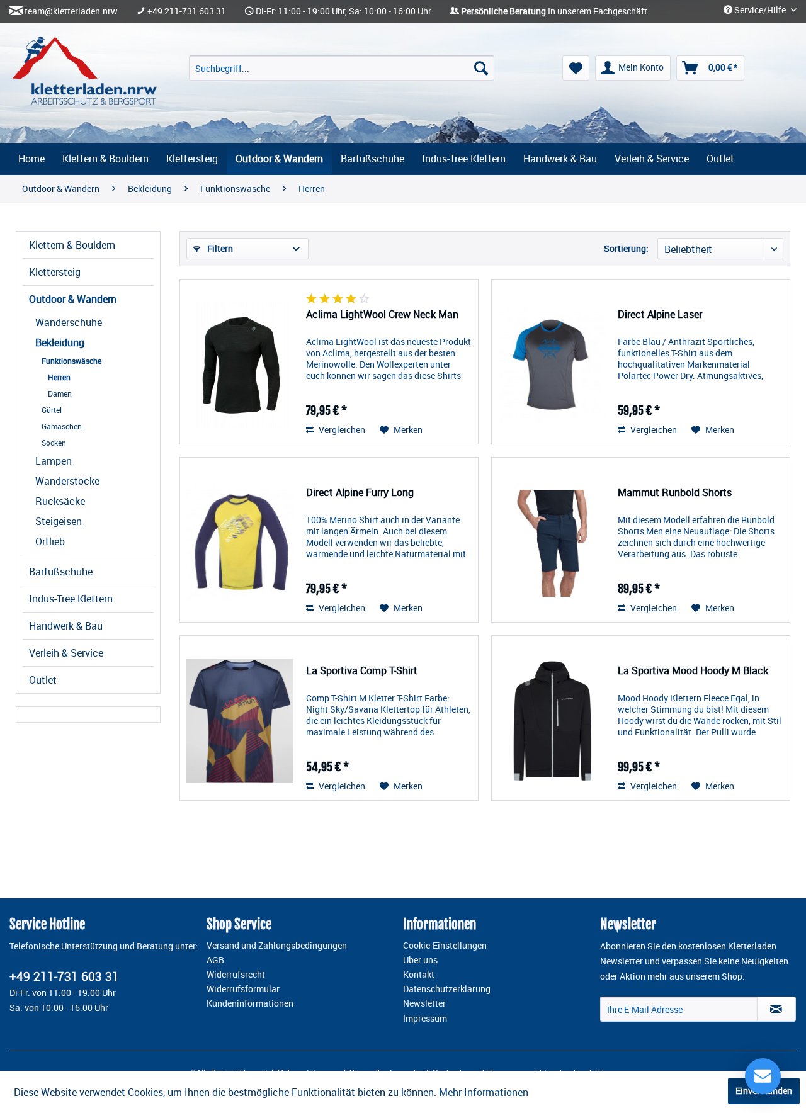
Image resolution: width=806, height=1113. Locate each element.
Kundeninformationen (250, 1003)
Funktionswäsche (71, 361)
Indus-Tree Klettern (71, 599)
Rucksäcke (60, 501)
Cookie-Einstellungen (445, 945)
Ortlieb (50, 541)
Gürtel (52, 410)
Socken (54, 443)
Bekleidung (59, 342)
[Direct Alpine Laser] (551, 365)
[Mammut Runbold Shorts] (551, 543)
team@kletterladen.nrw (71, 11)
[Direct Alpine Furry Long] (239, 543)
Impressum (425, 1018)
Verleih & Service (66, 653)
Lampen (53, 461)
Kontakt (418, 974)
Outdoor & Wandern (72, 299)
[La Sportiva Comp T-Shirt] (239, 721)
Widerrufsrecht (236, 974)
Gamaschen (62, 426)
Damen (60, 393)
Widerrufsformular (243, 989)
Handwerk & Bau (66, 626)
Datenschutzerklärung (447, 989)
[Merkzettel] (575, 68)
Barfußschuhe (61, 572)
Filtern (219, 248)
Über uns (420, 960)
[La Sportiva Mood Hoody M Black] (551, 721)
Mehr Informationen (483, 1092)
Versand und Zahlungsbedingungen (277, 945)
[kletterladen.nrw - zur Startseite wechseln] (85, 71)
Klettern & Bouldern (72, 245)
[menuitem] (341, 68)
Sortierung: (626, 248)
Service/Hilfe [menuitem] (760, 10)
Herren (59, 377)
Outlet (43, 680)
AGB (215, 960)
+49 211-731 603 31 (186, 11)
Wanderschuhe (68, 322)
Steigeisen (58, 521)
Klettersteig (55, 272)
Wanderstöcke (67, 481)
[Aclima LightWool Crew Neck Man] (239, 365)
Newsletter (424, 1003)
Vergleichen (341, 430)
